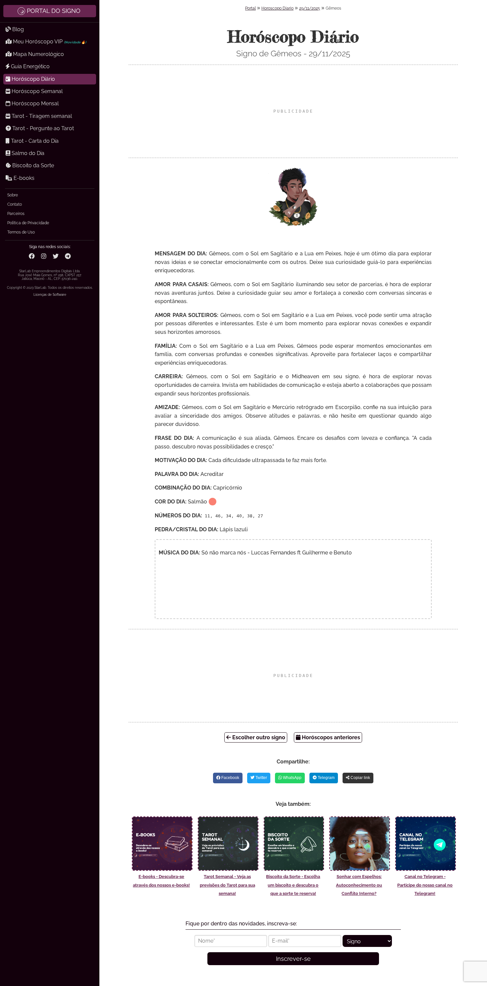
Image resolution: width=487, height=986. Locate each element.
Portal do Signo (54, 10)
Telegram (326, 777)
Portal (250, 8)
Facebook (229, 777)
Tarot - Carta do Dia (34, 141)
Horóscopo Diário (32, 79)
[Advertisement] (293, 111)
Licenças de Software (49, 294)
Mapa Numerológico (38, 54)
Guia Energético (30, 66)
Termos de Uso (21, 232)
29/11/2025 (309, 8)
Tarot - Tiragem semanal (41, 116)
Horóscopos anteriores (330, 737)
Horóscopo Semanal (36, 91)
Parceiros (16, 213)
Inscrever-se (293, 958)
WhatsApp (291, 777)
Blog (17, 29)
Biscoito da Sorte (32, 165)
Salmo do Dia (27, 153)
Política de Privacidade (28, 223)
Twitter (260, 777)
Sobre (12, 195)
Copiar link (360, 777)
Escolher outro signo (258, 737)
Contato (14, 204)
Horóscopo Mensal (34, 103)
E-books (23, 178)
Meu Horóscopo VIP (49, 41)
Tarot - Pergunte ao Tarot (42, 128)
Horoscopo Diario (277, 8)
